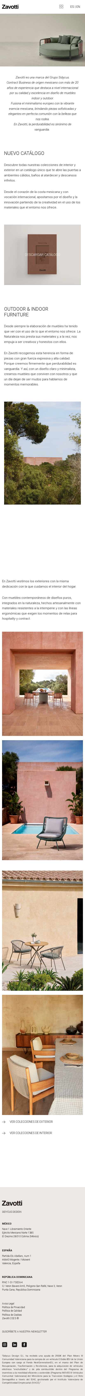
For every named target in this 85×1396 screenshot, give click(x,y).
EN (78, 7)
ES (72, 7)
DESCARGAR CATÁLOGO (42, 255)
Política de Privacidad (13, 1307)
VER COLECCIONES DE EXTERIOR (31, 1121)
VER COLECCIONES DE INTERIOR (31, 1133)
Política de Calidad (12, 1310)
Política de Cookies (12, 1314)
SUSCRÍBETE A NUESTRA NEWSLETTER (24, 1331)
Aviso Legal (8, 1303)
